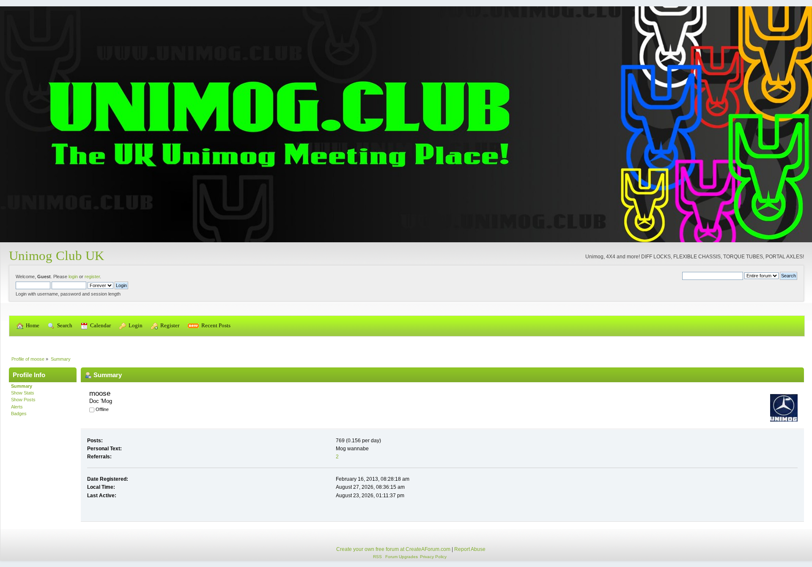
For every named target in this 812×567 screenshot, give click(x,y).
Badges (19, 413)
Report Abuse (470, 549)
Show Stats (22, 392)
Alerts (17, 406)
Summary (21, 386)
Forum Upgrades (401, 556)
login (73, 276)
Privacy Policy (433, 556)
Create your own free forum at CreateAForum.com (393, 549)
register (92, 276)
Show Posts (23, 399)
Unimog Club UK (56, 255)
